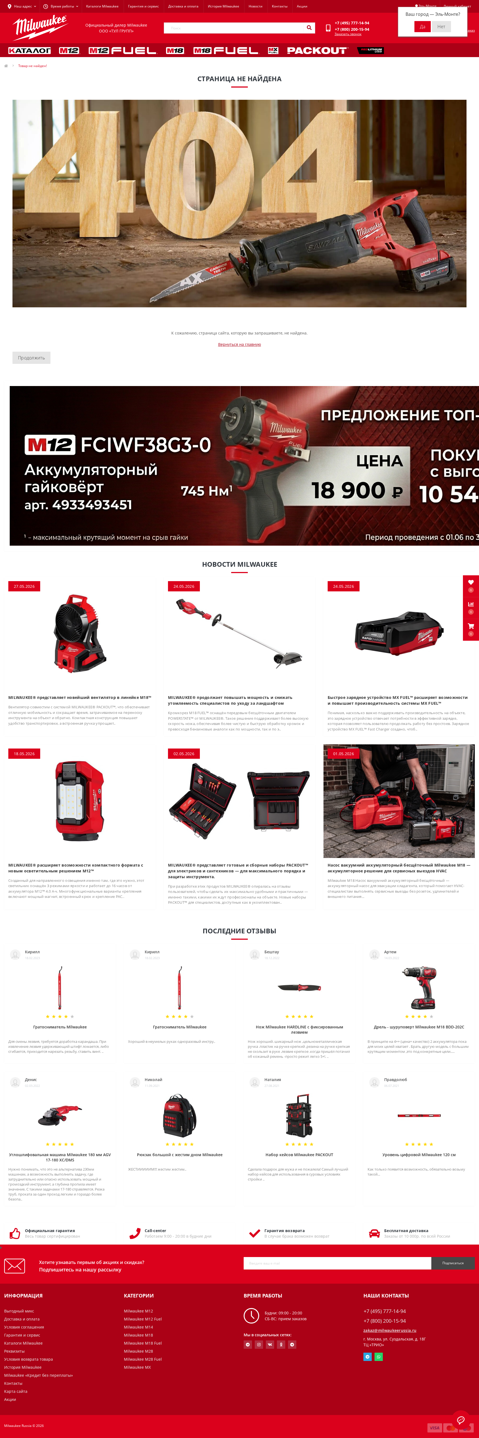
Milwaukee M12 (138, 1311)
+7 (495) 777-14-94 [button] (385, 1311)
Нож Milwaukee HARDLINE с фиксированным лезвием (299, 1029)
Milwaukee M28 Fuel (143, 1359)
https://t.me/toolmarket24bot (248, 1344)
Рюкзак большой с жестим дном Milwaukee (180, 1154)
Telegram (367, 1357)
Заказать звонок (348, 34)
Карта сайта (15, 1391)
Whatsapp (378, 1357)
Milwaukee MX (137, 1367)
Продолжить (31, 358)
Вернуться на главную (239, 344)
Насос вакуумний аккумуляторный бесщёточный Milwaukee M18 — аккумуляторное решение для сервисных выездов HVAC (399, 867)
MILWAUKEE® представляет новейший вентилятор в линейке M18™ (79, 697)
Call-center (155, 1230)
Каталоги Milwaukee (102, 6)
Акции (302, 6)
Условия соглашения (24, 1327)
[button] (471, 630)
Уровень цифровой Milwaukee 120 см (419, 1154)
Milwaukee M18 (138, 1335)
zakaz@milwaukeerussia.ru (389, 1330)
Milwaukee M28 (138, 1351)
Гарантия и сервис (143, 6)
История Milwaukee (223, 6)
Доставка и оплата (183, 6)
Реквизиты (14, 1351)
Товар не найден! (32, 65)
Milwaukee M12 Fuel (143, 1319)
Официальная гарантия (50, 1230)
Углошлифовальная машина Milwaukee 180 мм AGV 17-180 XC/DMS (60, 1157)
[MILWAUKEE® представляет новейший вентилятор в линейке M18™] (80, 633)
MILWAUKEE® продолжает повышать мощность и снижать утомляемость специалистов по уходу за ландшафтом (230, 700)
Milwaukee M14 (138, 1327)
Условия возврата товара (28, 1359)
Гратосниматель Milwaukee (60, 1027)
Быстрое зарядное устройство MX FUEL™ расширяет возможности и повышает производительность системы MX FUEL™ (398, 700)
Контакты (279, 6)
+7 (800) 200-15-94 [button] (385, 1321)
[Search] (309, 28)
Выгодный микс (19, 1311)
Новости (256, 6)
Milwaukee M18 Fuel (143, 1343)
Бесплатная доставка (406, 1230)
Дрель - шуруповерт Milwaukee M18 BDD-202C (419, 1027)
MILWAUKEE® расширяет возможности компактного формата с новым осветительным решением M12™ (75, 867)
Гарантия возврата (284, 1230)
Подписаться (453, 1263)
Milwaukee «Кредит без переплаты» (38, 1375)
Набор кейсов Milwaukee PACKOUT (299, 1154)
